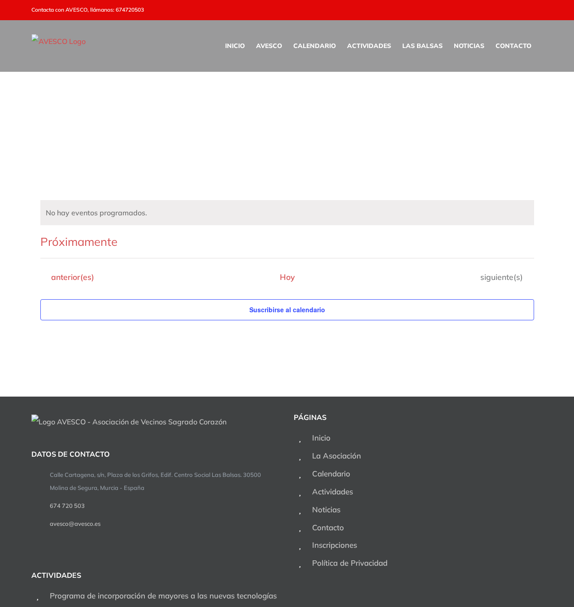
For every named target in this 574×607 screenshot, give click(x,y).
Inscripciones (334, 545)
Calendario (331, 473)
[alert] (287, 212)
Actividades (332, 491)
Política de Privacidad (349, 563)
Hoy (287, 277)
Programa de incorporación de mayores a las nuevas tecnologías (163, 595)
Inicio (321, 437)
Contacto (328, 527)
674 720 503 (67, 505)
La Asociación (336, 455)
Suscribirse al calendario (287, 309)
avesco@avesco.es (75, 523)
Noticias (326, 509)
